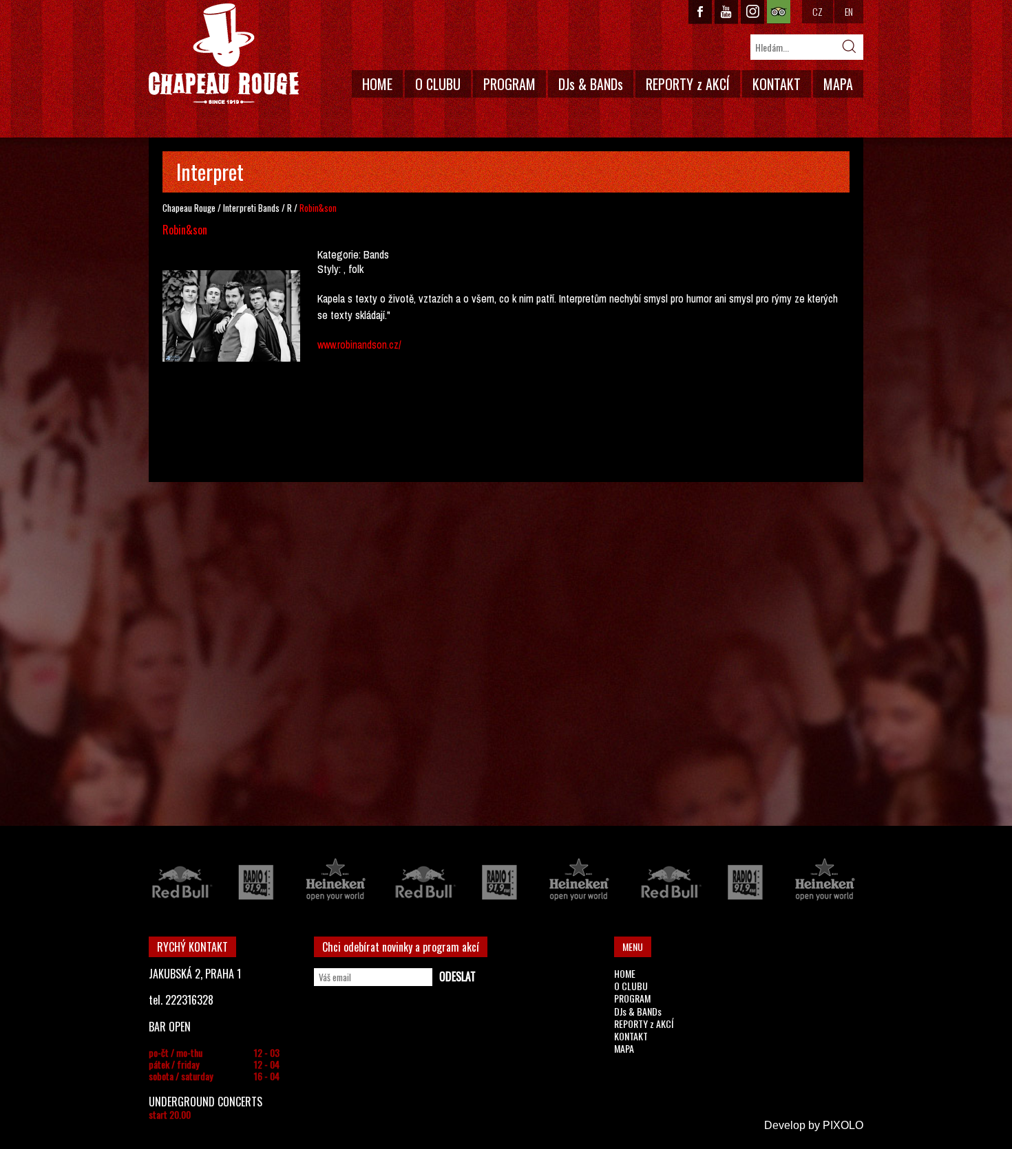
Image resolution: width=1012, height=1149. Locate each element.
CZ (817, 11)
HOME (377, 84)
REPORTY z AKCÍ (688, 84)
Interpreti (239, 208)
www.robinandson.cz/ (359, 344)
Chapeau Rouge (188, 208)
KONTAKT (776, 84)
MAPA (838, 84)
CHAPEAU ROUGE (224, 54)
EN (849, 11)
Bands (269, 208)
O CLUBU (438, 84)
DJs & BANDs (590, 84)
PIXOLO (843, 1125)
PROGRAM (509, 84)
